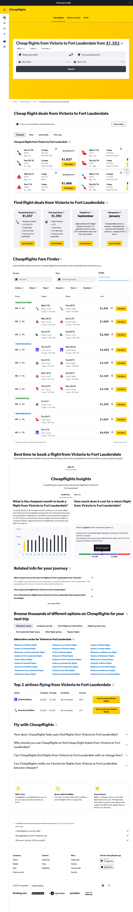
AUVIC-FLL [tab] (65, 495)
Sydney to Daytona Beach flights (66, 674)
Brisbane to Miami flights (62, 656)
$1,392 (113, 43)
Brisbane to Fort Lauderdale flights (66, 659)
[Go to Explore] (4, 34)
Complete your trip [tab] (44, 626)
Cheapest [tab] (20, 135)
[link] (27, 243)
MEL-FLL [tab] (71, 467)
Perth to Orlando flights (62, 652)
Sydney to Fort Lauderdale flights (28, 656)
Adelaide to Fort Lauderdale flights (29, 670)
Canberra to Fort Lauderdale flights (105, 674)
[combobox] (47, 48)
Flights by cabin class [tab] (96, 626)
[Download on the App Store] (107, 867)
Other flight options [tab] (53, 632)
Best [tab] (31, 135)
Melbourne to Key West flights (103, 667)
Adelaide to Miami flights (101, 663)
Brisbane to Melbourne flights (103, 670)
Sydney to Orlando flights (25, 649)
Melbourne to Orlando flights (64, 645)
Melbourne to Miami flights (25, 645)
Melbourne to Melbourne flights (104, 652)
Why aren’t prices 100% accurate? (30, 840)
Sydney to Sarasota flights (25, 663)
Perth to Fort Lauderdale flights (65, 667)
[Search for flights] (4, 17)
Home (15, 102)
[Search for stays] (4, 23)
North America (25, 102)
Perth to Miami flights (23, 659)
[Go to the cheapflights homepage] (19, 9)
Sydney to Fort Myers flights (26, 667)
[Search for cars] (4, 28)
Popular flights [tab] (73, 632)
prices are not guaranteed (65, 823)
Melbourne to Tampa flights (102, 659)
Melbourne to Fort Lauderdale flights (29, 652)
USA (34, 102)
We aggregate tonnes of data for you (31, 835)
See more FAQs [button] (54, 603)
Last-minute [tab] (43, 135)
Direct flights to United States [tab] (70, 626)
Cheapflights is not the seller (27, 831)
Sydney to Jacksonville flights (64, 663)
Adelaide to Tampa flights (25, 674)
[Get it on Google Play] (107, 860)
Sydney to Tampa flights (101, 649)
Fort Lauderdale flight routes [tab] (28, 632)
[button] (130, 3)
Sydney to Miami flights (100, 645)
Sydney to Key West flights (63, 670)
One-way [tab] (58, 135)
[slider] (129, 280)
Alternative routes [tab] (23, 626)
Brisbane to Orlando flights (63, 649)
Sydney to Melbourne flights (102, 656)
